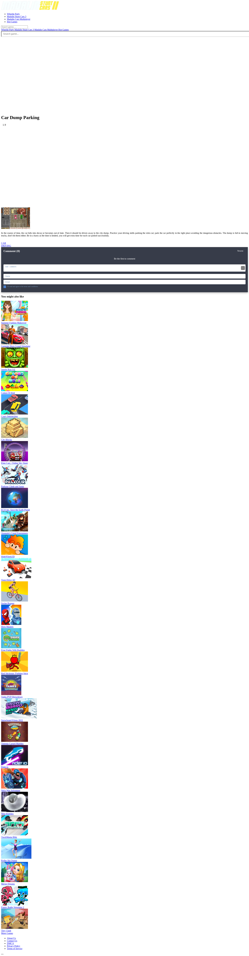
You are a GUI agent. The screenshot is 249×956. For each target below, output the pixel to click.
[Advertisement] (87, 146)
